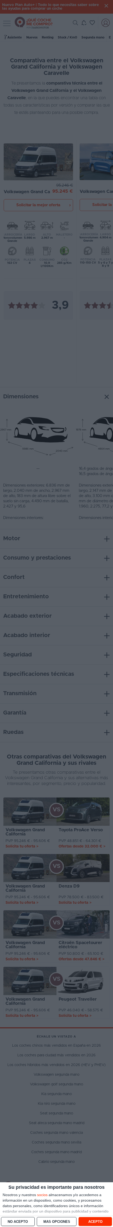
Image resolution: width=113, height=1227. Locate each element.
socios (42, 1195)
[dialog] (56, 1204)
